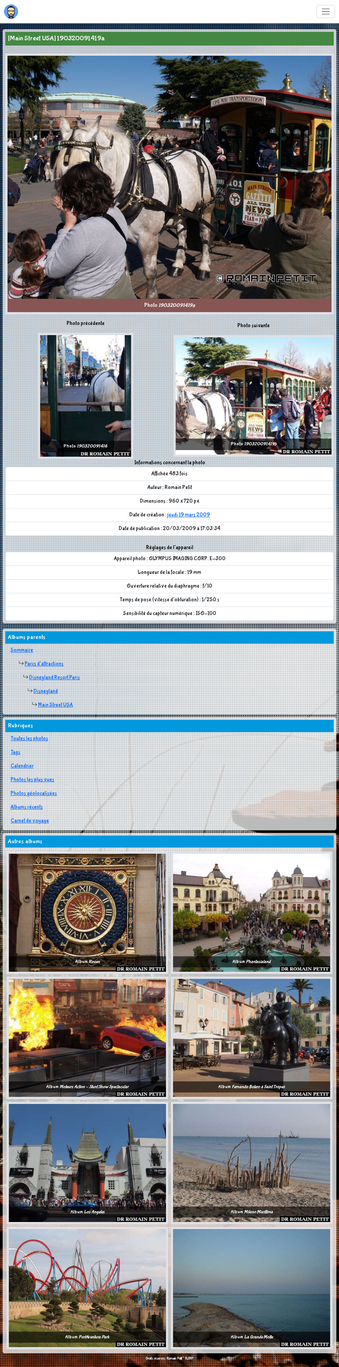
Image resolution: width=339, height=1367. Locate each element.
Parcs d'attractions (44, 664)
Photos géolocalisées (34, 793)
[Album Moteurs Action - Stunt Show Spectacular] (87, 1038)
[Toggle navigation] (325, 12)
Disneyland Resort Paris (54, 678)
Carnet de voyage (30, 821)
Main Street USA (55, 705)
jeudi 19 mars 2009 (188, 515)
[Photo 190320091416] (85, 396)
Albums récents (27, 807)
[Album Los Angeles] (87, 1163)
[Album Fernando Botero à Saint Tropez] (251, 1038)
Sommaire (22, 650)
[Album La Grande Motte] (251, 1288)
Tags (15, 752)
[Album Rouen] (87, 912)
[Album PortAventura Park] (87, 1288)
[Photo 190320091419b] (253, 396)
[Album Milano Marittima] (251, 1163)
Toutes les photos (29, 739)
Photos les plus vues (32, 780)
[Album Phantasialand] (251, 912)
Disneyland (46, 691)
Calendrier (22, 766)
